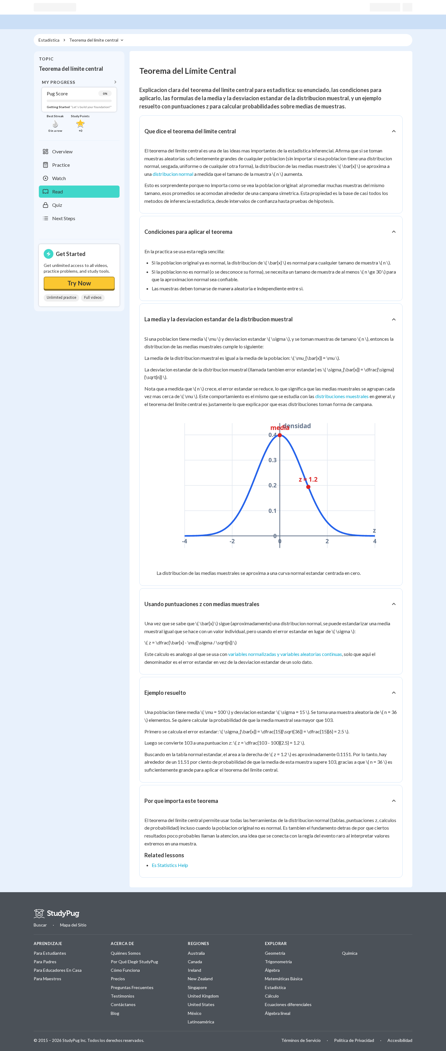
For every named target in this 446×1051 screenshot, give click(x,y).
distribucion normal (173, 174)
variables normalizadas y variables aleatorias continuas (285, 654)
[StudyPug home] (56, 913)
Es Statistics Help (170, 865)
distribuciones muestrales (342, 396)
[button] (79, 105)
